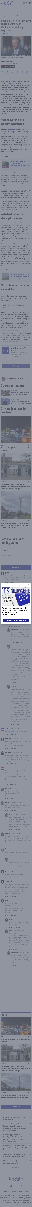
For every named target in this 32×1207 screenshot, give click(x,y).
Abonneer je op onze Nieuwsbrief (16, 620)
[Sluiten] (28, 584)
